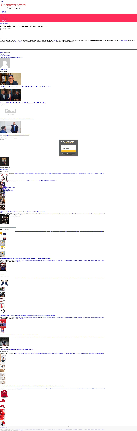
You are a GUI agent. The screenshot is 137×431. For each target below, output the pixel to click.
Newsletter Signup (5, 18)
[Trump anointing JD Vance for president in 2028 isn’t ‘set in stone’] (10, 132)
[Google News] (3, 55)
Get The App (4, 19)
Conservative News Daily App (7, 190)
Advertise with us (5, 191)
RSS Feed (4, 20)
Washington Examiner (3, 23)
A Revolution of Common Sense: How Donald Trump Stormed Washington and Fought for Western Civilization (16, 349)
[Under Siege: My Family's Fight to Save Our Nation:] (4, 223)
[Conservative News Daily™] (13, 9)
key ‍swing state (18, 41)
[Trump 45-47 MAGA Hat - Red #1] (2, 403)
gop (13, 180)
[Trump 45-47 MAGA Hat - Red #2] (2, 408)
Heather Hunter (2, 28)
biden (1, 180)
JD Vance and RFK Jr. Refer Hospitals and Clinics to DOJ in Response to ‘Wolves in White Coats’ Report (23, 102)
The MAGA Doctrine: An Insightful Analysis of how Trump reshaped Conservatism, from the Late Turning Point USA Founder (19, 334)
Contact (3, 16)
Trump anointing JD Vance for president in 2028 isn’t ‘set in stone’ (14, 135)
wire (55, 180)
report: (32, 180)
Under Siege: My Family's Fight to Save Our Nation (8, 227)
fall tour (55, 40)
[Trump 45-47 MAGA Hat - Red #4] (2, 419)
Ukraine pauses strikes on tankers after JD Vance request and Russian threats (17, 118)
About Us (3, 17)
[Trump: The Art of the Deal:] (4, 165)
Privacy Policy (4, 188)
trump (41, 180)
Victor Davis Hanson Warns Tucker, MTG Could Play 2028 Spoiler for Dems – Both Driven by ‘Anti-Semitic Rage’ (25, 86)
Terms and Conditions (6, 189)
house (16, 180)
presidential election (123, 40)
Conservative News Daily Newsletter (8, 187)
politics (29, 180)
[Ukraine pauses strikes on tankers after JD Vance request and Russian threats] (10, 116)
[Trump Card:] (3, 270)
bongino (4, 180)
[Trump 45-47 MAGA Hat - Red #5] (2, 425)
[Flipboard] (8, 55)
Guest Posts (4, 21)
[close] (68, 426)
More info (59, 173)
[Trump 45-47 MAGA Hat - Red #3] (2, 414)
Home (3, 183)
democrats (10, 180)
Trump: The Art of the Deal (4, 169)
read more (21, 214)
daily (7, 180)
